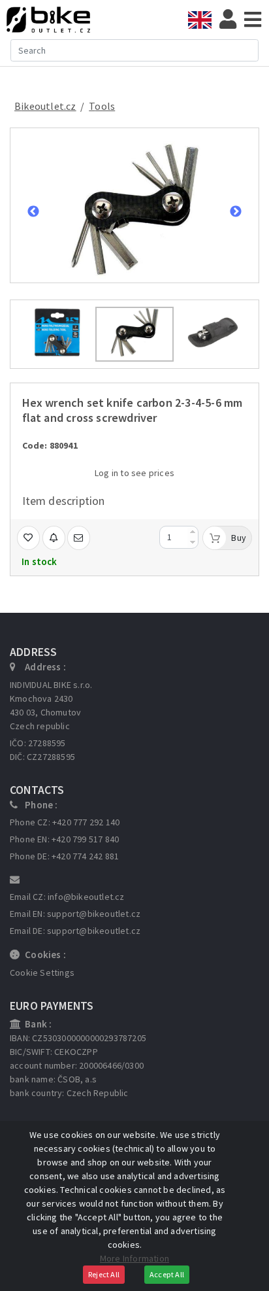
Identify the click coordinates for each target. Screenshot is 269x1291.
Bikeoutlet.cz (45, 105)
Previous (33, 211)
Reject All (103, 1274)
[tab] (203, 20)
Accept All (167, 1274)
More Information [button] (134, 1258)
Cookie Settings (42, 972)
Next (235, 211)
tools (102, 105)
